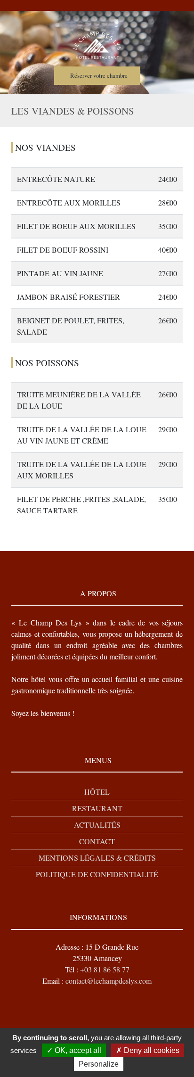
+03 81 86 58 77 (104, 969)
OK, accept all (77, 1050)
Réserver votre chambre (99, 75)
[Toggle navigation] (100, 6)
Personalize (99, 1064)
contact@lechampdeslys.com (108, 981)
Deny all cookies (150, 1050)
